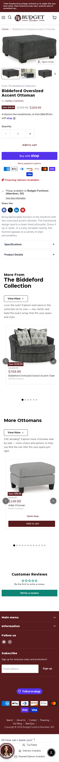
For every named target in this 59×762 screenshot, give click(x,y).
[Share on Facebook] (4, 210)
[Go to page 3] (28, 399)
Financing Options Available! (21, 180)
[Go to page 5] (33, 399)
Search (9, 720)
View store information (16, 198)
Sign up (47, 668)
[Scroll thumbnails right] (54, 74)
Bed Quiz (30, 723)
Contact (33, 720)
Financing (44, 720)
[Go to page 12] (45, 545)
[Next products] (53, 361)
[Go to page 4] (31, 399)
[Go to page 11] (42, 545)
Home (5, 29)
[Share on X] (10, 210)
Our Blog (17, 723)
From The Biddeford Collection (19, 86)
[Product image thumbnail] (28, 73)
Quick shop (33, 516)
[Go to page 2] (25, 399)
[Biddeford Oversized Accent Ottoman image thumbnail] (11, 73)
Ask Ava (42, 723)
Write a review (29, 593)
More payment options (29, 163)
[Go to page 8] (33, 545)
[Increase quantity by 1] (30, 133)
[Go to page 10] (39, 545)
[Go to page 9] (36, 545)
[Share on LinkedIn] (16, 210)
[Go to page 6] (36, 399)
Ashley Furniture (14, 101)
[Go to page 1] (23, 400)
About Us (21, 720)
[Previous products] (6, 361)
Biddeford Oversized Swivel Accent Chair (31, 375)
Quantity (6, 126)
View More (14, 298)
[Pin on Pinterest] (22, 210)
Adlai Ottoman (16, 505)
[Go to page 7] (31, 545)
